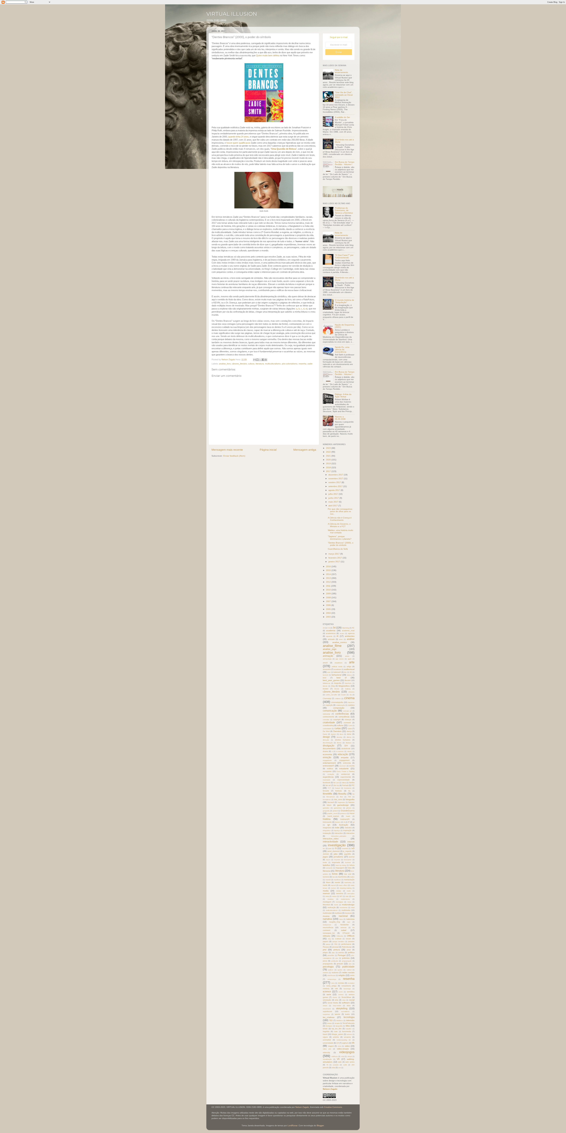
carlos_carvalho (331, 695)
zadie (309, 364)
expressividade (343, 780)
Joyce (328, 860)
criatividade (329, 722)
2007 (328, 601)
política (351, 952)
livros (335, 873)
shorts (335, 997)
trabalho (348, 1029)
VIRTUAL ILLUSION (231, 14)
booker (325, 689)
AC (353, 628)
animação (328, 655)
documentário (329, 748)
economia (327, 754)
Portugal (341, 955)
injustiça (337, 830)
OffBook (350, 936)
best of (342, 678)
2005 (328, 609)
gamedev (326, 808)
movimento (343, 907)
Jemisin (326, 854)
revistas (341, 983)
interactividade (330, 841)
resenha (302, 364)
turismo (349, 1034)
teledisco (339, 1020)
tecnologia (349, 1017)
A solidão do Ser (342, 117)
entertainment (329, 763)
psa (350, 964)
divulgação (328, 745)
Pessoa (326, 947)
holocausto (327, 822)
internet (350, 842)
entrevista (347, 763)
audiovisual (349, 669)
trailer (336, 1031)
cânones (351, 692)
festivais (338, 791)
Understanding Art (344, 1040)
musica (326, 916)
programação (347, 961)
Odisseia (340, 936)
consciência (344, 717)
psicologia (328, 966)
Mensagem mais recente (227, 449)
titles (348, 1026)
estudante (344, 768)
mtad (352, 907)
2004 (328, 613)
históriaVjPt (344, 819)
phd (324, 950)
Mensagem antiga (304, 449)
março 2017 (334, 554)
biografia (337, 683)
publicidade (348, 966)
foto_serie (338, 800)
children (338, 698)
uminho (336, 1037)
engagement (344, 760)
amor (341, 639)
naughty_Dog (334, 922)
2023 (328, 448)
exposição (326, 780)
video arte (327, 1049)
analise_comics (339, 642)
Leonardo (329, 868)
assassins (327, 669)
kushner (348, 862)
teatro (347, 1014)
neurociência (328, 928)
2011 (328, 586)
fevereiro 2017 (335, 558)
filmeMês (327, 793)
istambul (345, 848)
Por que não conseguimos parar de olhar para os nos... (340, 511)
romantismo (346, 986)
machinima (342, 877)
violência (334, 1056)
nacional (343, 916)
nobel (343, 930)
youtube (336, 1065)
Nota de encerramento (341, 71)
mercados (350, 893)
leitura (351, 865)
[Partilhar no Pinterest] (265, 359)
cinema (349, 698)
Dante (325, 734)
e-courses (340, 751)
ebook (349, 751)
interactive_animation (338, 836)
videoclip (326, 1053)
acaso (342, 633)
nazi (348, 922)
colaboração (340, 705)
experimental (345, 777)
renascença (332, 979)
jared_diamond (333, 851)
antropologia (327, 659)
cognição (329, 705)
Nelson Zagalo (330, 1089)
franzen (351, 802)
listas (350, 868)
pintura (336, 950)
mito (346, 896)
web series (349, 1062)
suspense (326, 1014)
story (349, 1006)
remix (352, 975)
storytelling (341, 1008)
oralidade (338, 939)
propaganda (328, 964)
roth (336, 989)
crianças (348, 720)
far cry (336, 785)
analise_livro (225, 364)
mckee (333, 888)
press (325, 961)
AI (337, 636)
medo (349, 891)
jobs (336, 854)
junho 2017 (333, 498)
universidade (328, 1043)
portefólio (331, 955)
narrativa (327, 919)
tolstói (325, 1029)
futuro (329, 805)
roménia (326, 989)
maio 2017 (333, 502)
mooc (349, 902)
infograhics (327, 830)
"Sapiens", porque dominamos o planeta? (339, 537)
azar (328, 672)
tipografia (339, 1026)
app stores (339, 659)
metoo (334, 896)
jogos (325, 857)
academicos (331, 633)
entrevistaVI (328, 766)
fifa (349, 791)
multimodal (327, 913)
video (347, 1046)
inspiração (347, 830)
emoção (327, 757)
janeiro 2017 (334, 562)
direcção (326, 740)
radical (349, 970)
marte (325, 885)
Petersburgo (347, 947)
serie (328, 994)
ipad (329, 848)
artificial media (337, 666)
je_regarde (347, 851)
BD (351, 672)
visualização (327, 1059)
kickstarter (348, 860)
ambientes (349, 636)
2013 (328, 578)
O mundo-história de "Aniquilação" (344, 301)
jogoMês (347, 854)
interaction (338, 833)
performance (346, 944)
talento (337, 1014)
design (326, 737)
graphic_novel (332, 813)
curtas (337, 728)
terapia (337, 1023)
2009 (328, 593)
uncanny (347, 1037)
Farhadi (345, 785)
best (324, 678)
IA (344, 822)
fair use (336, 783)
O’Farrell (346, 933)
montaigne (339, 902)
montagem (327, 902)
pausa (328, 944)
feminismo (347, 788)
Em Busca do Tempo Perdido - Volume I (344, 163)
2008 (328, 597)
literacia (326, 871)
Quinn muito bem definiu (267, 55)
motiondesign (348, 905)
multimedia (346, 910)
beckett (325, 675)
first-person (330, 797)
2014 (328, 574)
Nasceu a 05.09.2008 (340, 418)
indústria (348, 828)
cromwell (347, 723)
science (327, 991)
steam (325, 1005)
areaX (325, 663)
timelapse (329, 1026)
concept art (347, 711)
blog (333, 686)
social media (333, 1003)
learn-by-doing (341, 865)
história (326, 819)
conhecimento (328, 717)
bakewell (337, 672)
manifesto (337, 880)
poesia (341, 953)
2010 (328, 590)
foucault (331, 802)
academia (330, 630)
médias (338, 891)
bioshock (348, 683)
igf (353, 822)
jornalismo (338, 857)
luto (333, 877)
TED (331, 1020)
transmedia (346, 1031)
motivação (332, 907)
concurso (326, 714)
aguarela (329, 636)
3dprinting (345, 628)
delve (349, 734)
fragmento (341, 802)
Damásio (337, 731)
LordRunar (292, 1125)
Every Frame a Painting (345, 771)
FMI (349, 797)
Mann (328, 882)
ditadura (348, 743)
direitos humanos (342, 740)
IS (336, 848)
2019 (328, 463)
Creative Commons (333, 1107)
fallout (344, 783)
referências (331, 975)
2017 (328, 471)
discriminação (328, 743)
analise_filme (332, 646)
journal (351, 857)
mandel (328, 880)
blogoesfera (344, 686)
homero (337, 822)
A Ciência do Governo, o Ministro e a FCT (339, 525)
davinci (333, 734)
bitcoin (325, 686)
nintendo (343, 927)
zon (339, 1067)
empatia (344, 757)
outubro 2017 (335, 482)
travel (325, 1034)
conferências (342, 713)
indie (337, 828)
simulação (327, 1000)
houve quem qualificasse (238, 143)
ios (324, 848)
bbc (345, 672)
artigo (349, 667)
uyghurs (345, 1043)
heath (348, 816)
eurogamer (327, 771)
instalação (327, 833)
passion (351, 942)
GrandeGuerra (347, 811)
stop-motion (337, 1005)
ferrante (326, 791)
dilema (349, 737)
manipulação (349, 880)
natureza (350, 919)
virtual (349, 1056)
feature (337, 788)
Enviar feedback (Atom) (234, 456)
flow (341, 797)
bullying (348, 689)
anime (347, 656)
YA (327, 1065)
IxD (352, 848)
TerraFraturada (348, 1023)
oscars (348, 939)
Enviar (338, 52)
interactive (350, 833)
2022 (328, 452)
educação (343, 754)
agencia (351, 633)
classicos (351, 702)
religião (341, 975)
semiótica (350, 992)
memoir (326, 893)
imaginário (327, 828)
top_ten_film (337, 1029)
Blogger (320, 1125)
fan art (328, 785)
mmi (353, 896)
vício (339, 1046)
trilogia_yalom (337, 1034)
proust (340, 964)
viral (342, 1056)
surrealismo (345, 1011)
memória (339, 893)
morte (336, 905)
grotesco (343, 813)
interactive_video (331, 839)
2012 (328, 582)
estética (330, 769)
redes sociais (348, 972)
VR (338, 1059)
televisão (350, 1020)
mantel (337, 882)
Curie (350, 725)
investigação (337, 845)
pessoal (335, 947)
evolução (331, 774)
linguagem (340, 868)
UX (337, 1043)
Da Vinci (326, 731)
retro (333, 983)
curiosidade (327, 728)
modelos (331, 899)
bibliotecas (326, 683)
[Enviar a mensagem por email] (254, 359)
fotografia (350, 799)
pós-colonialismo (289, 364)
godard (335, 811)
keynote (337, 860)
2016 (328, 566)
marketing (347, 882)
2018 (328, 467)
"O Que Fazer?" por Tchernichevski (344, 256)
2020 (328, 460)
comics (351, 705)
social (351, 1000)
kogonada (336, 862)
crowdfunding (328, 725)
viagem (331, 1046)
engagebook (327, 760)
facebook (326, 783)
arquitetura (338, 663)
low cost (347, 874)
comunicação (330, 710)
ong (329, 939)
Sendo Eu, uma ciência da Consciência (342, 349)
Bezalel (348, 680)
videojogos (346, 1052)
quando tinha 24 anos (238, 136)
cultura (251, 364)
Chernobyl (327, 699)
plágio (325, 953)
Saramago (347, 989)
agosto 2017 (334, 490)
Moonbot (326, 905)
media (326, 891)
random (325, 972)
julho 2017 (333, 494)
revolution (351, 983)
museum (348, 913)
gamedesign (343, 805)
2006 (328, 605)
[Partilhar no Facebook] (262, 359)
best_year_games (331, 680)
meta (327, 896)
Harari (351, 813)
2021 (328, 456)
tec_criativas (328, 1017)
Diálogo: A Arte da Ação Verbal (343, 395)
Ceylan (343, 695)
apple (350, 659)
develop (339, 737)
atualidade (337, 669)
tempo (329, 1023)
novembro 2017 (336, 478)
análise (350, 639)
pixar (349, 950)
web (340, 1062)
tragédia (326, 1031)
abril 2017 (333, 506)
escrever (342, 766)
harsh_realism (333, 816)
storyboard (327, 1009)
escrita (351, 766)
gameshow (338, 808)
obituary (326, 936)
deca (341, 734)
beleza (349, 675)
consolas (326, 719)
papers (325, 942)
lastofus (326, 865)
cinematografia (337, 702)
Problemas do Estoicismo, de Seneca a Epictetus (344, 210)
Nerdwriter (344, 925)
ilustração (343, 825)
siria (336, 1000)
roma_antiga (331, 986)
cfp (350, 695)
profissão (334, 961)
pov (336, 958)
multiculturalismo (273, 364)
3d (334, 627)
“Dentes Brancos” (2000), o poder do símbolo (340, 544)
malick (352, 877)
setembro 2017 (335, 486)
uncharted (327, 1040)
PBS (335, 944)
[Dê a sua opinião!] (257, 359)
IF (349, 822)
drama (325, 751)
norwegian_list (329, 933)
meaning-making (346, 888)
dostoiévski (345, 749)
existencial (345, 774)
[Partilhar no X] (260, 359)
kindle (325, 862)
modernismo (345, 899)
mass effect (343, 885)
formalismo (327, 799)
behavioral (336, 675)
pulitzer (330, 970)
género (348, 808)
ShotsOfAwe (346, 997)
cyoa (350, 729)
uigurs (325, 1037)
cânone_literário (239, 364)
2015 (328, 570)
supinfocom (327, 1011)
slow (343, 1000)
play (333, 952)
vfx (353, 1042)
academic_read (348, 631)
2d (324, 628)
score (341, 992)
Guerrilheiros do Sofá (338, 549)
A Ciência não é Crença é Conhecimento (340, 519)
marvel (333, 885)
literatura (260, 364)
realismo (335, 973)
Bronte (336, 689)
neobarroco (327, 925)
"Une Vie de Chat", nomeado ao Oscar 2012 (344, 94)
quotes (340, 970)
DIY (346, 746)
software (346, 1003)
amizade (331, 639)
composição (338, 708)
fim (353, 794)
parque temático (338, 941)
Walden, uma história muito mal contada (340, 531)
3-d (329, 628)
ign (328, 825)
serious (341, 994)
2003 (328, 617)
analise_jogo (329, 649)
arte (351, 662)
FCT (329, 788)
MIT (341, 896)
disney (339, 743)
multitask (338, 913)
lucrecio (326, 877)
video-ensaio (343, 1049)
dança (349, 731)
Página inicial (268, 449)
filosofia (342, 793)
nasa (341, 919)
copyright (336, 720)
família (351, 783)
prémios (346, 958)
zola (333, 1068)
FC (353, 785)
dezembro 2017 (336, 475)
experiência (328, 777)
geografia (326, 811)
